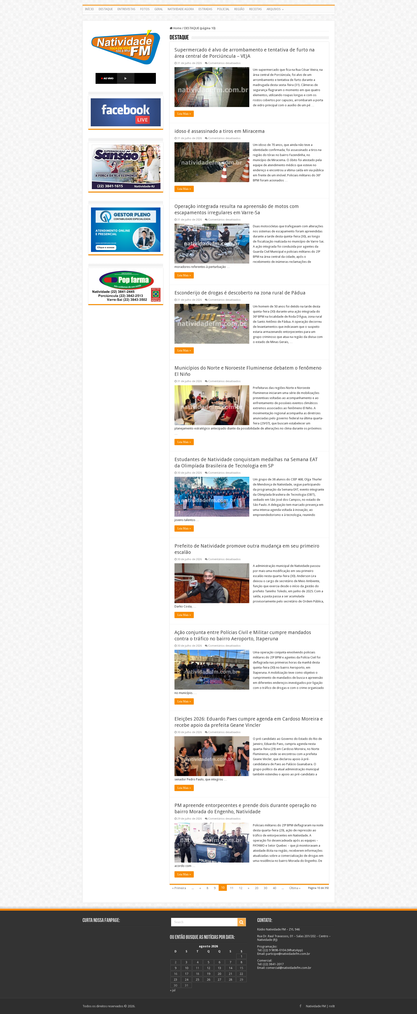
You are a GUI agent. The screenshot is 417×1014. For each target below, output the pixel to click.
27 (219, 979)
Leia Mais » (184, 113)
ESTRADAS (205, 9)
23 (175, 979)
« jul (172, 990)
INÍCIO (89, 9)
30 (265, 888)
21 (230, 974)
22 (241, 974)
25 (197, 979)
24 (186, 979)
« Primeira (179, 888)
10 (186, 968)
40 (274, 888)
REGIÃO (239, 9)
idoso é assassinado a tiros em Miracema (219, 131)
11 (231, 888)
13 (219, 968)
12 (240, 888)
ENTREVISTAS (126, 9)
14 (230, 968)
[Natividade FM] (209, 13)
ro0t (332, 1006)
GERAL (158, 9)
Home (177, 28)
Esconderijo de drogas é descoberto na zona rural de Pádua (240, 293)
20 (256, 888)
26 (208, 979)
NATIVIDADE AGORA (181, 9)
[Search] (241, 922)
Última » (294, 888)
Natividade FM (316, 1006)
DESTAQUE (106, 9)
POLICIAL (223, 9)
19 (208, 974)
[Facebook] (300, 1006)
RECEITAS (255, 9)
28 (230, 979)
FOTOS (145, 9)
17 (186, 974)
